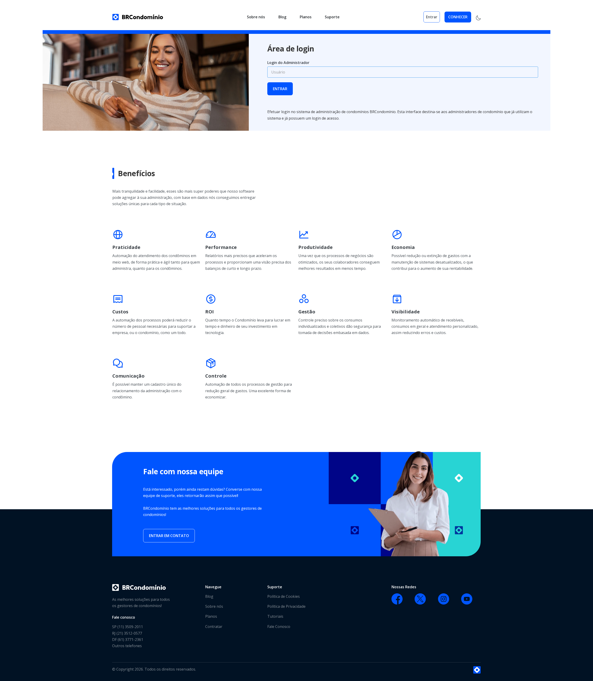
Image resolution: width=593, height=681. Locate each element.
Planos (306, 16)
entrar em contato (169, 535)
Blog (282, 16)
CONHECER (457, 16)
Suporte (332, 16)
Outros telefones (127, 645)
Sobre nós (256, 16)
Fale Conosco (278, 626)
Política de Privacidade (286, 606)
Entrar (431, 16)
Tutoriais (275, 616)
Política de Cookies (283, 596)
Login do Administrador (288, 62)
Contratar (213, 626)
